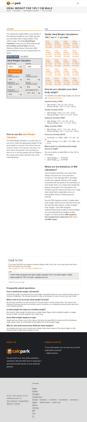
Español (35, 391)
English (34, 388)
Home (9, 11)
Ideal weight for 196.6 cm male (75, 81)
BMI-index (73, 217)
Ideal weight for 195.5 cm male (49, 63)
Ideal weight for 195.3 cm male (66, 53)
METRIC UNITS (12, 57)
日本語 (33, 415)
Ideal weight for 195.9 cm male (49, 72)
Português (35, 394)
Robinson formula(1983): (13, 83)
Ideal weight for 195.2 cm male (58, 53)
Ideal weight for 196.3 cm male (49, 81)
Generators (74, 400)
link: (10, 272)
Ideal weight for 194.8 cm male (58, 44)
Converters (53, 400)
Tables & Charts (44, 402)
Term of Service (12, 401)
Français (35, 397)
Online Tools (56, 402)
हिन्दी (33, 411)
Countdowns (63, 400)
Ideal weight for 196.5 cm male (66, 81)
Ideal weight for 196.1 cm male (66, 72)
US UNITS (24, 57)
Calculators (17, 11)
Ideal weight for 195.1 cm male (49, 53)
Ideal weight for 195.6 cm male (58, 63)
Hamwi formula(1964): (13, 75)
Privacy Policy (23, 401)
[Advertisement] (43, 21)
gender (28, 64)
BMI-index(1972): (32, 90)
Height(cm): (11, 64)
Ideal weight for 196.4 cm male (58, 81)
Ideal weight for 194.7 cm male (49, 44)
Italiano (34, 402)
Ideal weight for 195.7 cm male (66, 63)
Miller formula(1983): (32, 83)
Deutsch (35, 400)
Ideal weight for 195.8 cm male (75, 63)
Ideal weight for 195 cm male (75, 44)
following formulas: (55, 98)
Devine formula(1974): (32, 75)
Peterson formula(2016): (13, 90)
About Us (10, 404)
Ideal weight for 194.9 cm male (66, 44)
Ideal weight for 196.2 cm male (75, 72)
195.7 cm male (46, 11)
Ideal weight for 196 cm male (58, 72)
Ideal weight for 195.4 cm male (75, 53)
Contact (17, 404)
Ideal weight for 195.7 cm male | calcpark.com (25, 268)
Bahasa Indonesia (35, 406)
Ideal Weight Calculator (31, 11)
